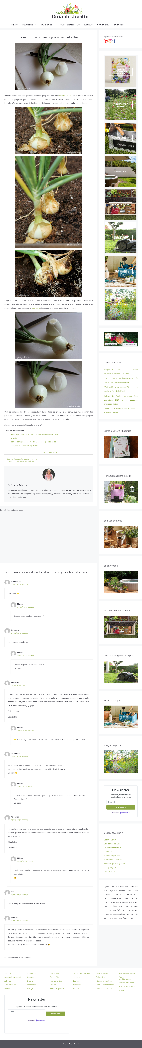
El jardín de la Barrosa (113, 860)
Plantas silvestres (126, 983)
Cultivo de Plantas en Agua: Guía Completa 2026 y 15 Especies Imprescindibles (121, 400)
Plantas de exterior (127, 973)
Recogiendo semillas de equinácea (24, 446)
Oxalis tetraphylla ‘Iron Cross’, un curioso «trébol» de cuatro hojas (36, 434)
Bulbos (7, 988)
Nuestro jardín (51, 452)
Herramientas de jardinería (120, 138)
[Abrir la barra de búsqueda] (130, 24)
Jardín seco (78, 977)
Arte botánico (10, 985)
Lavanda (13, 438)
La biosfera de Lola (112, 844)
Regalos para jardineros (121, 271)
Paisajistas (100, 977)
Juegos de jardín (120, 304)
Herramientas (56, 981)
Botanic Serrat (110, 840)
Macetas (77, 985)
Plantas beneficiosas (105, 985)
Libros (88, 24)
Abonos (7, 973)
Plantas (27, 24)
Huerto (42, 452)
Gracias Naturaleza (112, 871)
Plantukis (108, 852)
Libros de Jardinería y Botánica (120, 71)
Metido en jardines (112, 856)
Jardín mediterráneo (82, 973)
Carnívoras (31, 973)
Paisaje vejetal (110, 867)
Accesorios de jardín (13, 977)
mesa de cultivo (66, 96)
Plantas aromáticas (104, 981)
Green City (54, 977)
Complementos (70, 24)
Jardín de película (57, 988)
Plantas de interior (104, 988)
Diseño (30, 981)
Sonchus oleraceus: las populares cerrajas (22, 459)
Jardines (46, 24)
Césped (30, 977)
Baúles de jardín (120, 205)
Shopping (103, 24)
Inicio (14, 24)
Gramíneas (54, 973)
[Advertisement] (48, 536)
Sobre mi (119, 24)
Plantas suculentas (127, 986)
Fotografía (31, 988)
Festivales (31, 985)
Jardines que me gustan (114, 863)
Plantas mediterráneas (125, 978)
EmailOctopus (125, 812)
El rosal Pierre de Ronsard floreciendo (20, 461)
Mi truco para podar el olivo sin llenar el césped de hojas (33, 442)
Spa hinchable (120, 171)
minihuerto (36, 308)
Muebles (77, 988)
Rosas (121, 990)
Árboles (7, 981)
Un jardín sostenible (112, 848)
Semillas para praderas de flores (121, 105)
